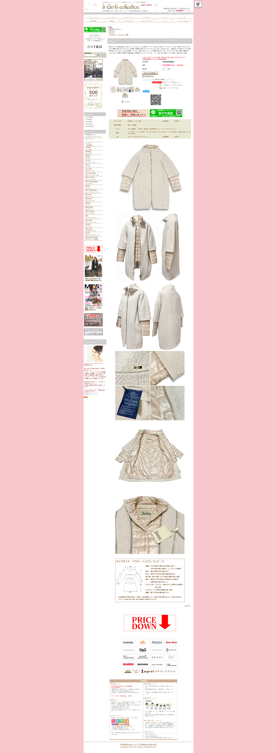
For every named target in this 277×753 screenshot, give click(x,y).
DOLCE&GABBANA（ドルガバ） (91, 182)
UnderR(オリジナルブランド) (92, 234)
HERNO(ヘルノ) (87, 204)
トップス (111, 17)
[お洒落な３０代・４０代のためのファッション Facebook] (95, 47)
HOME (110, 27)
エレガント (112, 34)
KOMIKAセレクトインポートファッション (93, 135)
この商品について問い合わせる (172, 85)
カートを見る (198, 4)
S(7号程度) (88, 119)
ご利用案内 (170, 13)
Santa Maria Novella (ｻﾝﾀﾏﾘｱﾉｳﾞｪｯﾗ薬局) (91, 238)
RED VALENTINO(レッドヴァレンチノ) (92, 191)
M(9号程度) (88, 121)
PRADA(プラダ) (87, 157)
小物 (111, 21)
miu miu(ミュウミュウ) (90, 161)
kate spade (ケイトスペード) (90, 221)
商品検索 (88, 53)
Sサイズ (111, 33)
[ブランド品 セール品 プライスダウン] (93, 252)
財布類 (94, 21)
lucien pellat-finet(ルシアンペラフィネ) (92, 174)
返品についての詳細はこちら (172, 82)
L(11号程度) (89, 124)
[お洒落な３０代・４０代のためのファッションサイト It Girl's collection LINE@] (100, 47)
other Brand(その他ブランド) (90, 229)
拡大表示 (127, 102)
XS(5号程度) (89, 117)
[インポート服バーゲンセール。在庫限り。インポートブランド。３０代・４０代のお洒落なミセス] (150, 630)
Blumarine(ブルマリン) (89, 195)
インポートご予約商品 (88, 144)
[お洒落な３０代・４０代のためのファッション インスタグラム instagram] (92, 47)
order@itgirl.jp (153, 736)
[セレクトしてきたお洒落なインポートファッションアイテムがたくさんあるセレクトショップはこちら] (133, 117)
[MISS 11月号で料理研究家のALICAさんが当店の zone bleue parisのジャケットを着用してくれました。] (93, 310)
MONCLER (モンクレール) (90, 199)
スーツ (165, 17)
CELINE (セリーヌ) (88, 225)
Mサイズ (112, 31)
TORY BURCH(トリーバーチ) (90, 212)
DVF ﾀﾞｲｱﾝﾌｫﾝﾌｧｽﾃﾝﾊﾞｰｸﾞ (92, 217)
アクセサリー (129, 21)
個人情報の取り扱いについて (129, 744)
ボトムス (129, 17)
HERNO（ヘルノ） (115, 29)
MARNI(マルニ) (87, 187)
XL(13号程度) (89, 126)
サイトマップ (189, 13)
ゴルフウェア (147, 21)
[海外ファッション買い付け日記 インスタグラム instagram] (89, 47)
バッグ (183, 17)
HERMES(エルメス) (88, 152)
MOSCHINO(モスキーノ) (89, 208)
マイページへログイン (158, 13)
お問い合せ (179, 13)
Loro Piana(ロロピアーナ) (90, 170)
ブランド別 (183, 21)
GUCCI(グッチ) (87, 165)
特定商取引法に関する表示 (148, 744)
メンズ (165, 21)
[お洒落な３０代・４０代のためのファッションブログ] (97, 47)
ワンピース (93, 17)
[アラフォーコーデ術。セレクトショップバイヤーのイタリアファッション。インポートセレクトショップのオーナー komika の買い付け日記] (93, 80)
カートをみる (145, 13)
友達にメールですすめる (170, 88)
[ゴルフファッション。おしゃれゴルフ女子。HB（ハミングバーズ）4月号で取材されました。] (93, 281)
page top (187, 605)
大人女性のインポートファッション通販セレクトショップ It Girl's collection (124, 2)
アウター (147, 17)
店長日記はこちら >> (91, 394)
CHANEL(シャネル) (88, 148)
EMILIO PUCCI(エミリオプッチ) (90, 178)
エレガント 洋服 (123, 34)
